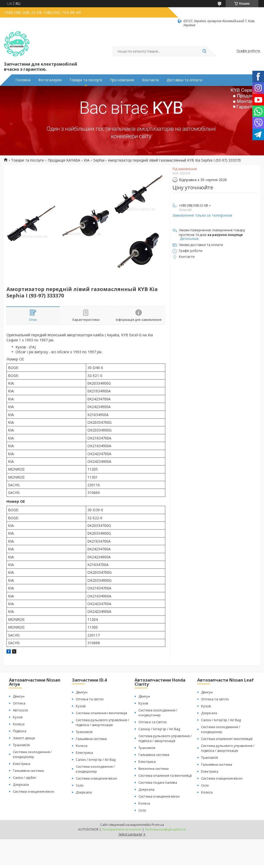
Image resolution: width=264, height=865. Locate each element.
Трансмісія (21, 745)
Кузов (18, 717)
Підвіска (19, 731)
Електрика (21, 763)
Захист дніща (24, 738)
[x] (14, 652)
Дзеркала (21, 784)
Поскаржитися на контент (122, 829)
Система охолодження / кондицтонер (157, 712)
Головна (22, 80)
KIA (86, 160)
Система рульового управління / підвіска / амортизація (102, 722)
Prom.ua (158, 825)
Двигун (18, 696)
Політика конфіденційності (165, 829)
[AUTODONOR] (17, 44)
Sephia (98, 160)
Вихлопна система (153, 768)
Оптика (19, 703)
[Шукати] (204, 51)
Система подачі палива (157, 782)
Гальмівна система (28, 770)
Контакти (150, 80)
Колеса (18, 724)
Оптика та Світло (152, 722)
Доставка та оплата (184, 80)
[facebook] (8, 652)
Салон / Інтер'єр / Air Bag (96, 759)
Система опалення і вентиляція (101, 713)
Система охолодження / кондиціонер (32, 754)
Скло (80, 785)
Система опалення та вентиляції (165, 775)
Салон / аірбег (24, 777)
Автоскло (20, 710)
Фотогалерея (50, 80)
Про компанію (122, 80)
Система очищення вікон (33, 791)
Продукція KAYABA (64, 160)
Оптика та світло (90, 699)
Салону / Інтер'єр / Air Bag (159, 729)
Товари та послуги (85, 80)
